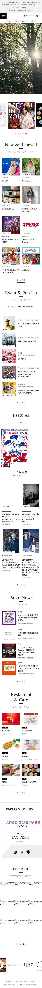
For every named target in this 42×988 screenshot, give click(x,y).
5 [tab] (26, 133)
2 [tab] (18, 133)
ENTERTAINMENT (28, 306)
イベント (16, 21)
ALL (9, 306)
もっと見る (21, 280)
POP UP (14, 306)
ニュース (24, 21)
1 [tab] (15, 133)
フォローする (21, 944)
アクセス (33, 21)
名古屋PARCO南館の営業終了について (21, 10)
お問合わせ (34, 981)
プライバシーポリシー (21, 981)
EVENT (20, 306)
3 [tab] (20, 133)
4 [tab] (23, 133)
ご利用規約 (8, 981)
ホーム (8, 21)
